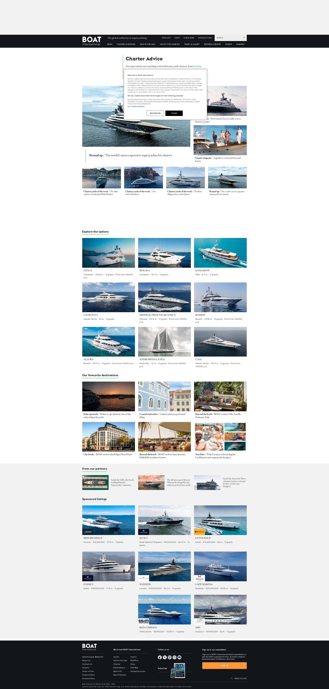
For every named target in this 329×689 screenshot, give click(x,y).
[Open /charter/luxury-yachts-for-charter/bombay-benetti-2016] (220, 297)
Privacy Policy (88, 679)
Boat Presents (119, 675)
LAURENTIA (91, 315)
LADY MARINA (203, 584)
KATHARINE (202, 270)
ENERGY (89, 584)
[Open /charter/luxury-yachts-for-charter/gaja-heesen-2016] (220, 342)
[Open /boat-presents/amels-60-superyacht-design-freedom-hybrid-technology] (207, 482)
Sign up (224, 665)
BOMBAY (200, 315)
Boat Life (117, 671)
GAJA (198, 359)
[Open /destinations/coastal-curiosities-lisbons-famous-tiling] (164, 396)
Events (133, 657)
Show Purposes (155, 113)
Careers (85, 668)
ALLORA (88, 359)
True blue (200, 454)
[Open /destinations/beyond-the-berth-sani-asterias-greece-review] (164, 437)
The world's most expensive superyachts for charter (138, 155)
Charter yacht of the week (96, 191)
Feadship (199, 588)
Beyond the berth (203, 414)
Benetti (198, 319)
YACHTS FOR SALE (147, 44)
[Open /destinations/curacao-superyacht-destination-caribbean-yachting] (220, 437)
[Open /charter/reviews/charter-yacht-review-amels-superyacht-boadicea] (143, 177)
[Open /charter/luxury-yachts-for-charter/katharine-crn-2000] (220, 253)
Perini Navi (144, 363)
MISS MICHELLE (93, 538)
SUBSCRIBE (189, 38)
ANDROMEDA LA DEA (152, 359)
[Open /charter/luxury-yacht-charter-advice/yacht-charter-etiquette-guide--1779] (220, 140)
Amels (198, 542)
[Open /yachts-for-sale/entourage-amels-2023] (220, 520)
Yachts (116, 657)
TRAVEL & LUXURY (191, 44)
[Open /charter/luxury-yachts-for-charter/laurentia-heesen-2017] (108, 297)
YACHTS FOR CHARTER (170, 44)
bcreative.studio (138, 671)
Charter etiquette (203, 158)
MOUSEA (144, 270)
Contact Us (87, 664)
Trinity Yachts (145, 631)
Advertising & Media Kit (92, 657)
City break (89, 454)
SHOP (177, 38)
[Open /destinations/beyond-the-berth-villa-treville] (220, 396)
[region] (165, 94)
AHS (197, 627)
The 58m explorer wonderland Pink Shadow (101, 193)
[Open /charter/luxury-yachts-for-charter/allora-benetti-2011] (108, 342)
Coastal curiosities (148, 414)
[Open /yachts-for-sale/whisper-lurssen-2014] (164, 566)
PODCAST (166, 38)
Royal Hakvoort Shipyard (150, 542)
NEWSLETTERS (205, 38)
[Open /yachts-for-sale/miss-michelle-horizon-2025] (108, 520)
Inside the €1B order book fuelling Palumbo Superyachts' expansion (122, 482)
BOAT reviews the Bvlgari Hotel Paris (114, 454)
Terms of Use (88, 671)
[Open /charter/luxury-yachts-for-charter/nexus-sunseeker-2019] (108, 253)
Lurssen (143, 588)
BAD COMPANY (148, 627)
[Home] (93, 41)
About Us (86, 661)
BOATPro (134, 661)
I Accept (174, 113)
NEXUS (88, 270)
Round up (96, 155)
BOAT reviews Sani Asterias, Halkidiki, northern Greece (162, 456)
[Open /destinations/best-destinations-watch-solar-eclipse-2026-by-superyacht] (108, 396)
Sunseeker (88, 274)
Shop (133, 664)
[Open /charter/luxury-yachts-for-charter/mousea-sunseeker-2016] (164, 253)
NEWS (109, 44)
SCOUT (143, 538)
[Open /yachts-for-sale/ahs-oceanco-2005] (220, 609)
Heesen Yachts (90, 319)
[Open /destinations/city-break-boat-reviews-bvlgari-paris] (108, 437)
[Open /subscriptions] (175, 671)
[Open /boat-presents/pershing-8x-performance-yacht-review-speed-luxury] (151, 482)
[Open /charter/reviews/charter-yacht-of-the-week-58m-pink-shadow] (101, 177)
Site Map (134, 668)
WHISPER (145, 584)
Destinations (119, 668)
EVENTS (228, 44)
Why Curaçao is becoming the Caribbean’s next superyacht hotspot (215, 456)
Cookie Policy (88, 675)
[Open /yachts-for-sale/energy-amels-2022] (108, 566)
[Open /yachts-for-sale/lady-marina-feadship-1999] (220, 566)
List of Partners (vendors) (135, 106)
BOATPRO (240, 44)
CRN (197, 274)
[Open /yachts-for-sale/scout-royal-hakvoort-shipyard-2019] (164, 520)
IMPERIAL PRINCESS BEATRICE (157, 315)
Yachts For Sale (120, 661)
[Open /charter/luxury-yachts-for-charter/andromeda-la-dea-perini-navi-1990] (164, 342)
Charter (116, 664)
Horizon (87, 542)
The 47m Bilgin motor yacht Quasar (184, 193)
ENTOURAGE (203, 538)
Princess (143, 319)
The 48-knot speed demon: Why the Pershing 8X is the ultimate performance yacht (178, 482)
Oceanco (199, 631)
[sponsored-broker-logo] (87, 534)
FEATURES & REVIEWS (126, 44)
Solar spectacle (91, 414)
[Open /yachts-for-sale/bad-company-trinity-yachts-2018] (164, 609)
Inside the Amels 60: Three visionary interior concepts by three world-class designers (234, 482)
